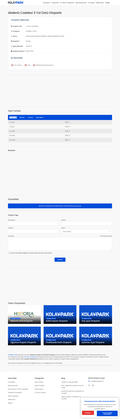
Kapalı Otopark (39, 385)
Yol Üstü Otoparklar (30, 357)
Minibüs (22, 117)
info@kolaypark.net (97, 381)
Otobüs (30, 117)
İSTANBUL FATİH (13, 355)
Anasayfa (46, 3)
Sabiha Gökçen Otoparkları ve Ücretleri (71, 398)
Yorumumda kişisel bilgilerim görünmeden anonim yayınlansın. (31, 253)
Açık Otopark (39, 382)
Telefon (10, 228)
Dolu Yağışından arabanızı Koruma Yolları (72, 386)
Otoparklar (55, 3)
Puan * (63, 228)
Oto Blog (91, 3)
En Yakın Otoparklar (67, 3)
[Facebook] (89, 386)
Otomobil (13, 117)
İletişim (107, 3)
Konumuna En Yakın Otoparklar (18, 389)
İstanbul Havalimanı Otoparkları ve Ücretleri (72, 392)
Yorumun (11, 236)
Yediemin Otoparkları (15, 392)
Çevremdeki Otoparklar (107, 413)
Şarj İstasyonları (81, 3)
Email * (63, 220)
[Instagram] (93, 386)
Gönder (60, 260)
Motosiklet (39, 117)
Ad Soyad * (12, 220)
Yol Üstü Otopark (40, 392)
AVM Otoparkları (13, 396)
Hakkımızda (100, 3)
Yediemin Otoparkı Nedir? (69, 382)
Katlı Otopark (39, 389)
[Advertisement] (60, 91)
